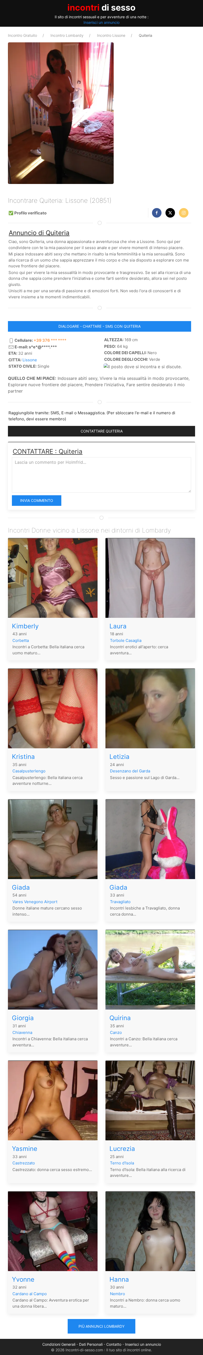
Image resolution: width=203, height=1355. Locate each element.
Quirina (120, 1018)
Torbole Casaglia (125, 640)
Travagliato (120, 901)
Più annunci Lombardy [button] (101, 1326)
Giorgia (23, 1018)
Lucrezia (122, 1149)
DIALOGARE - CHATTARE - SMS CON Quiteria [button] (99, 326)
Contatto (113, 1344)
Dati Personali (91, 1344)
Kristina (23, 756)
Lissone (29, 359)
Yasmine (24, 1149)
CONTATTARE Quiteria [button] (102, 431)
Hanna (119, 1279)
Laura (118, 626)
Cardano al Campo (29, 1293)
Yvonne (23, 1279)
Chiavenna (22, 1032)
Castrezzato (23, 1162)
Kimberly (25, 626)
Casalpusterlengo (28, 770)
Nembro (117, 1293)
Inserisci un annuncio (101, 22)
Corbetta (20, 640)
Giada (21, 887)
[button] (157, 213)
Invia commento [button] (36, 500)
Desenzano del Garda (130, 770)
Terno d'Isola (122, 1162)
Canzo (116, 1032)
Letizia (119, 756)
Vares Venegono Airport (34, 901)
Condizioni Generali (58, 1344)
